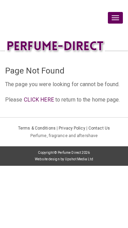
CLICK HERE (39, 99)
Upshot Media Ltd (79, 159)
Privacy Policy (72, 128)
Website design (47, 159)
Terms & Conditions (37, 128)
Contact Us (99, 128)
